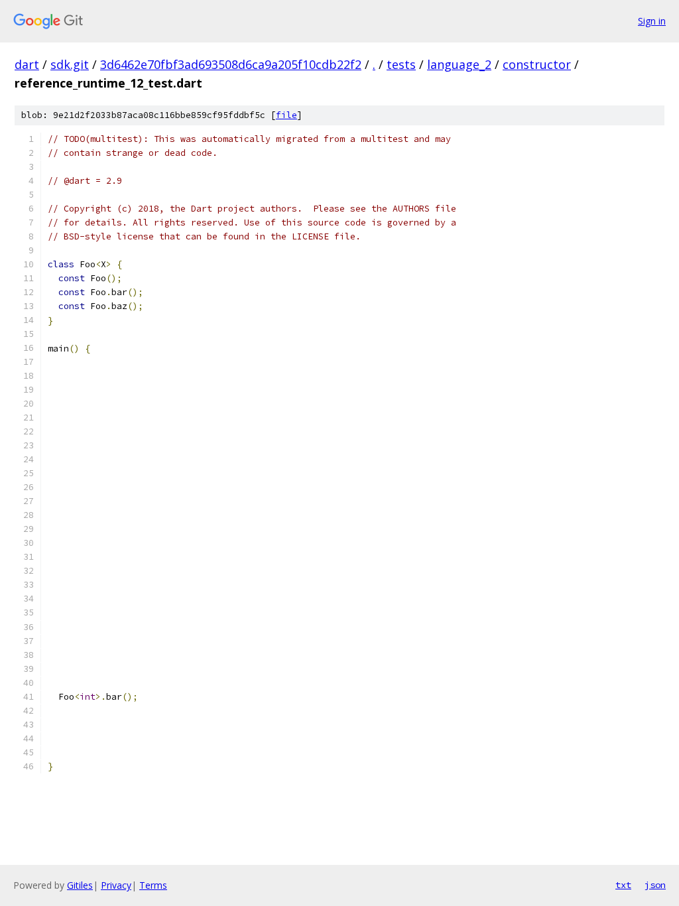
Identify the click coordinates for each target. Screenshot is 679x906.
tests (401, 64)
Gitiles (80, 885)
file (286, 115)
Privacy (116, 885)
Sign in (652, 21)
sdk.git (69, 64)
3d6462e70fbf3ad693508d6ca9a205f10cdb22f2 (230, 64)
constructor (537, 64)
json (655, 885)
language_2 (459, 64)
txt (623, 885)
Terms (153, 885)
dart (27, 64)
